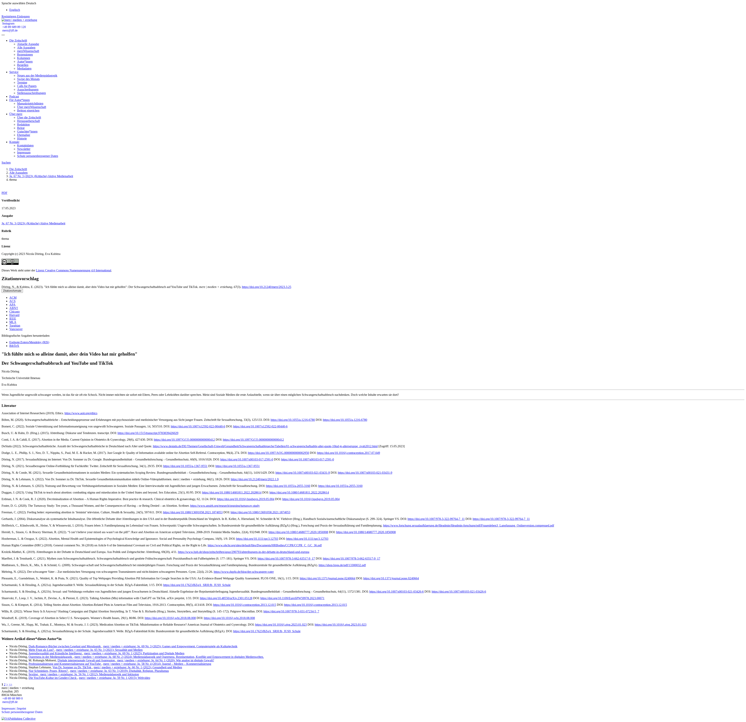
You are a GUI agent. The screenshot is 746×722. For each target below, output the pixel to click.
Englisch (14, 9)
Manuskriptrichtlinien (30, 103)
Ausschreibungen (27, 89)
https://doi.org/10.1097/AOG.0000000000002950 (278, 452)
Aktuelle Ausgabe (28, 44)
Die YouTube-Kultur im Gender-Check (53, 677)
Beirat (20, 128)
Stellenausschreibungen (31, 93)
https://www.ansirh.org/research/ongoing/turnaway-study (225, 505)
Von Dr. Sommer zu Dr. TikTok (72, 667)
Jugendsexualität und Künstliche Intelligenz (56, 653)
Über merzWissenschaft (31, 107)
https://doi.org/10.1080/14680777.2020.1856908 (298, 532)
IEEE (12, 318)
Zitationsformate (12, 290)
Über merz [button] (15, 114)
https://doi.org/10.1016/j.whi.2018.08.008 (170, 618)
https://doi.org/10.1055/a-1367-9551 (185, 466)
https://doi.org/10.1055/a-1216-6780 (293, 419)
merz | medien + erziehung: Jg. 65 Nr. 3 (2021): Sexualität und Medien (99, 649)
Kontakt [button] (14, 142)
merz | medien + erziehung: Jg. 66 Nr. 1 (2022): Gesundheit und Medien (138, 667)
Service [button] (13, 72)
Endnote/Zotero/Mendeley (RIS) (29, 342)
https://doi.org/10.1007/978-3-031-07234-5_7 (291, 611)
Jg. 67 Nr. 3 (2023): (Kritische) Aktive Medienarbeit (41, 176)
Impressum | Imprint (14, 708)
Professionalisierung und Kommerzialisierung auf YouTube (65, 663)
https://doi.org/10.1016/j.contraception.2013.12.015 (244, 604)
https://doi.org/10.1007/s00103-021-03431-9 (302, 472)
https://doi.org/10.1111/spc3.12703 (257, 538)
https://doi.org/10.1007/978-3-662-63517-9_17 (286, 558)
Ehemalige (23, 135)
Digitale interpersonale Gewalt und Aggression (87, 660)
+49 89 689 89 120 (14, 27)
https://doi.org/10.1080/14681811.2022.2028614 (231, 492)
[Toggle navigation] (3, 35)
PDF (4, 192)
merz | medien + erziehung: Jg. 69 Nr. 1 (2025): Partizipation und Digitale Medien (134, 653)
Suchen (6, 162)
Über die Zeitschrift (29, 117)
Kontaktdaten (25, 145)
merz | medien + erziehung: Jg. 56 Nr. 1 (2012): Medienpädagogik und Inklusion (89, 674)
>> (10, 684)
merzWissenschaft (28, 51)
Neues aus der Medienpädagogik (37, 75)
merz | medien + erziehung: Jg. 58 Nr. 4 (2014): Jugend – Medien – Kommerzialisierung (157, 663)
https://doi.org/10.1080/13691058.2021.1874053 (193, 512)
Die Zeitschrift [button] (18, 40)
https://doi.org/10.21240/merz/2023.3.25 (266, 287)
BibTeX (14, 345)
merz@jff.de (10, 30)
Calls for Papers (27, 86)
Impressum (24, 152)
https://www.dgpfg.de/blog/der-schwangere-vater (244, 571)
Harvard (14, 315)
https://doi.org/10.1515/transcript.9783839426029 (148, 433)
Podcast (14, 96)
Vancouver (16, 329)
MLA (12, 322)
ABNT (13, 308)
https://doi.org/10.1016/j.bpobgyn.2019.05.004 (245, 499)
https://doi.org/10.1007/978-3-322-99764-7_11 (436, 519)
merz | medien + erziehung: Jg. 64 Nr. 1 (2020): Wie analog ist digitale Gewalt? (165, 660)
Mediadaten (24, 68)
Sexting (34, 674)
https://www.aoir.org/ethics (80, 413)
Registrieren (9, 16)
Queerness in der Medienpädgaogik (51, 656)
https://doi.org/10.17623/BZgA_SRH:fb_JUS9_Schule (197, 585)
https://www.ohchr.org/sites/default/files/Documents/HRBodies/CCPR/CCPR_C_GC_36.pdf (265, 545)
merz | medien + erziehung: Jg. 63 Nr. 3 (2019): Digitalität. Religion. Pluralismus (119, 670)
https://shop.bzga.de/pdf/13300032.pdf (342, 565)
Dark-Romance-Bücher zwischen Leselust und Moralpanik (65, 646)
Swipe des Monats (28, 79)
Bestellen (22, 65)
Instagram (8, 23)
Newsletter (23, 149)
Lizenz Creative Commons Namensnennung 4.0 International (73, 270)
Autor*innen (25, 61)
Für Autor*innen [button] (19, 100)
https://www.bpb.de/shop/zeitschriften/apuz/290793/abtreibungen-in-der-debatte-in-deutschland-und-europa (243, 552)
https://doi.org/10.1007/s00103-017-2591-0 (246, 459)
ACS (12, 301)
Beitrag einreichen (28, 110)
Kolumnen (23, 58)
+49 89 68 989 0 (12, 698)
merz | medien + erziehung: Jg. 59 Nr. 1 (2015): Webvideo (114, 677)
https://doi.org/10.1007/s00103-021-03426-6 (396, 591)
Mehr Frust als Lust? (42, 649)
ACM (13, 297)
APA (12, 304)
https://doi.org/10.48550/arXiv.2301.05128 (226, 598)
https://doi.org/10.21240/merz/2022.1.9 (255, 479)
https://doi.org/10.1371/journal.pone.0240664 (327, 578)
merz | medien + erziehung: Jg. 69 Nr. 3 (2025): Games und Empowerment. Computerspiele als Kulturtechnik (170, 646)
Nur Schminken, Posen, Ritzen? (49, 670)
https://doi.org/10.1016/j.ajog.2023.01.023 (281, 624)
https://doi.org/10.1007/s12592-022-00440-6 (198, 426)
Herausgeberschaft (28, 121)
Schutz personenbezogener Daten (37, 156)
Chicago (14, 311)
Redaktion (23, 124)
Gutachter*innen (27, 131)
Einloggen (23, 16)
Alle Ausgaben (26, 47)
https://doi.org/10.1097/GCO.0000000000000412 (184, 439)
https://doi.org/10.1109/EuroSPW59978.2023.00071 (292, 598)
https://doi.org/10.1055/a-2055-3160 (288, 485)
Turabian (14, 325)
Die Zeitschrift (18, 169)
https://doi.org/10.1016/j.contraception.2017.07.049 (348, 452)
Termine (22, 82)
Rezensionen (25, 54)
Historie (22, 138)
